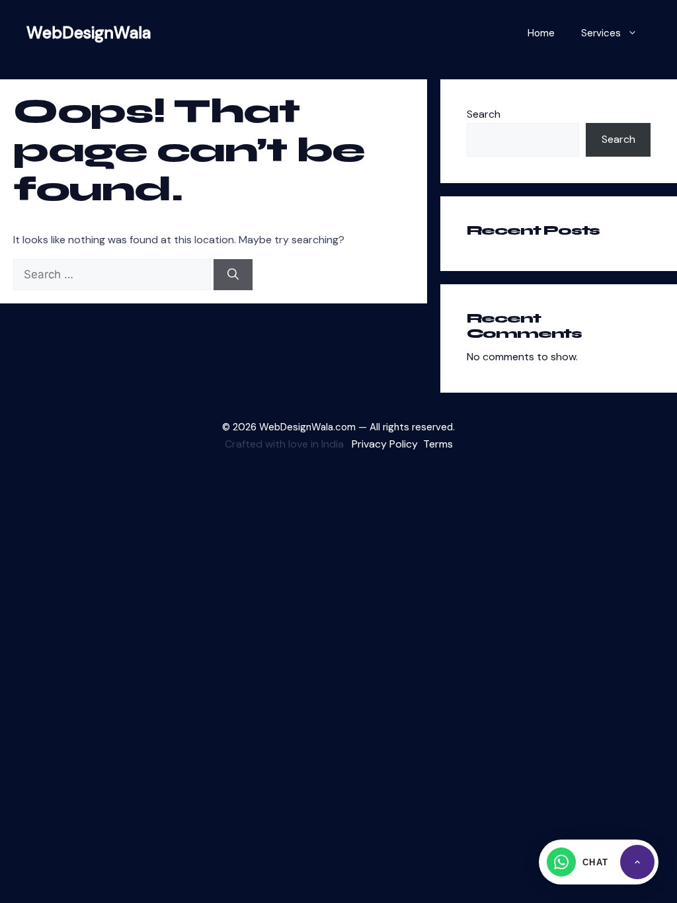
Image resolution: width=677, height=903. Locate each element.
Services (601, 33)
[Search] (233, 275)
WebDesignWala (88, 33)
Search (483, 114)
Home (541, 33)
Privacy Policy (385, 444)
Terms (438, 444)
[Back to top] (637, 862)
